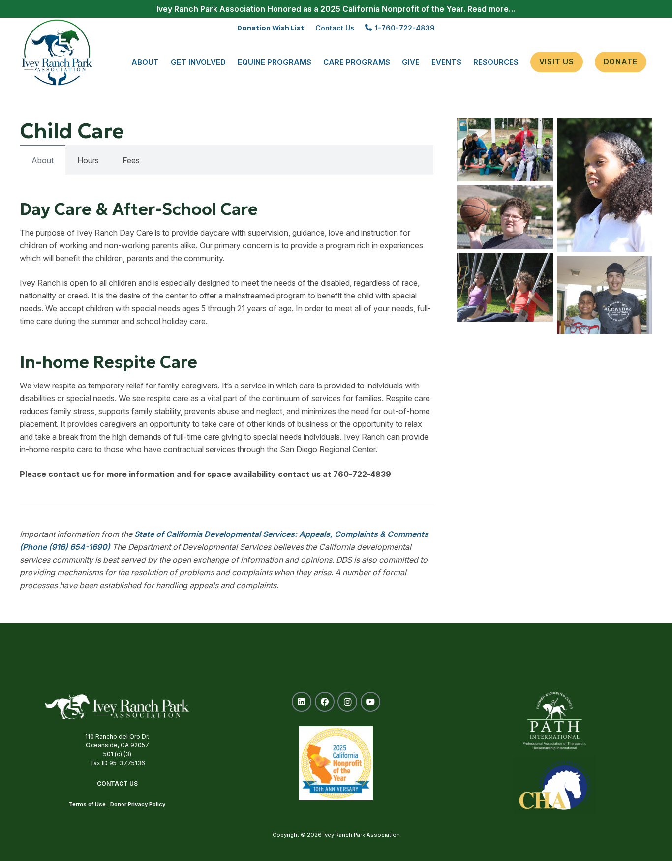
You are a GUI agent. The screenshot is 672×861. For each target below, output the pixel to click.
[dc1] (604, 295)
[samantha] (504, 217)
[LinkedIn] (301, 702)
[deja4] (604, 185)
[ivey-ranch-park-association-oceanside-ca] (57, 52)
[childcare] (504, 149)
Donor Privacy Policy (137, 804)
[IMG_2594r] (504, 287)
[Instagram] (347, 702)
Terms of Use (87, 804)
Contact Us (117, 783)
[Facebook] (325, 702)
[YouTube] (370, 702)
